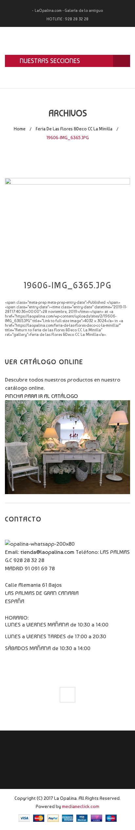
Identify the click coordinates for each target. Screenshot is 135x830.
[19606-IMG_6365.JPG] (67, 224)
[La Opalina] (67, 41)
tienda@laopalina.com (47, 552)
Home (20, 128)
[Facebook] (67, 695)
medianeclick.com (80, 806)
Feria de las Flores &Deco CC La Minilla (74, 128)
